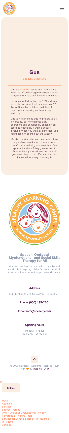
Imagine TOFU (41, 368)
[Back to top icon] (34, 359)
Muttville (24, 89)
